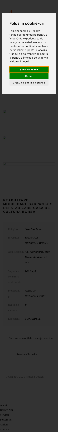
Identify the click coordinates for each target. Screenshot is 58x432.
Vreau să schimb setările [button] (29, 82)
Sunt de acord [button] (29, 69)
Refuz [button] (29, 76)
